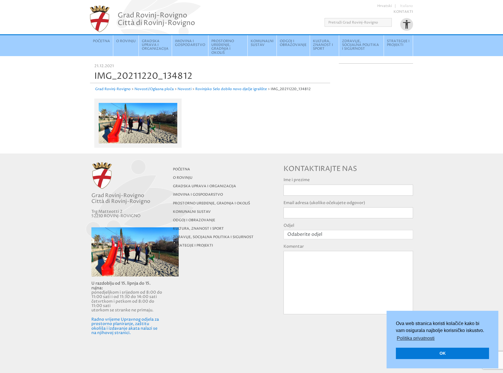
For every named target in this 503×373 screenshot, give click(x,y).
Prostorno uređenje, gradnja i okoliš (222, 47)
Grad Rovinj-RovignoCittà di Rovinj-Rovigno (156, 19)
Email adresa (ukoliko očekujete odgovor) (324, 203)
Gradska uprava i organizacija (155, 45)
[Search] (393, 22)
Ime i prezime (297, 180)
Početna (101, 41)
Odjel (289, 225)
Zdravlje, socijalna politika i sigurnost (360, 45)
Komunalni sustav (262, 43)
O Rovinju (126, 41)
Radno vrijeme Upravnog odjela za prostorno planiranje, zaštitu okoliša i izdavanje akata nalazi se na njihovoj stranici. (125, 326)
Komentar (294, 246)
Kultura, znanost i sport (323, 45)
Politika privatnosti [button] (416, 338)
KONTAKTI (403, 11)
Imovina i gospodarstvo (190, 43)
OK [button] (443, 353)
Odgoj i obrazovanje (293, 43)
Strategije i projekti (398, 43)
